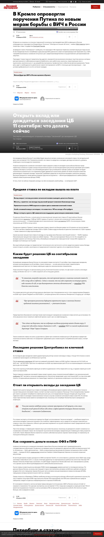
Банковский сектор (54, 503)
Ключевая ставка (17, 505)
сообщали (16, 376)
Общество (20, 93)
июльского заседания (25, 361)
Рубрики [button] (37, 7)
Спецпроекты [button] (49, 7)
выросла (27, 219)
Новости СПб (49, 505)
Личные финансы (28, 505)
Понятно (98, 533)
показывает (53, 467)
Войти (95, 7)
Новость (33, 93)
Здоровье (27, 93)
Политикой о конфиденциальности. (44, 534)
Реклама (73, 7)
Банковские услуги (66, 503)
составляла (62, 221)
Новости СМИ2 (18, 104)
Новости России (72, 505)
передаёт (62, 326)
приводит (77, 283)
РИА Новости (80, 44)
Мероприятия (63, 7)
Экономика (39, 503)
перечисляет (35, 452)
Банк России (76, 503)
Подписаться (52, 1)
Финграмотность (18, 507)
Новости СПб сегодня (60, 505)
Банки (45, 503)
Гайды (80, 505)
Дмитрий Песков (39, 46)
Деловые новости (39, 505)
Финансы (31, 503)
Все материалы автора (36, 37)
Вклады (25, 503)
